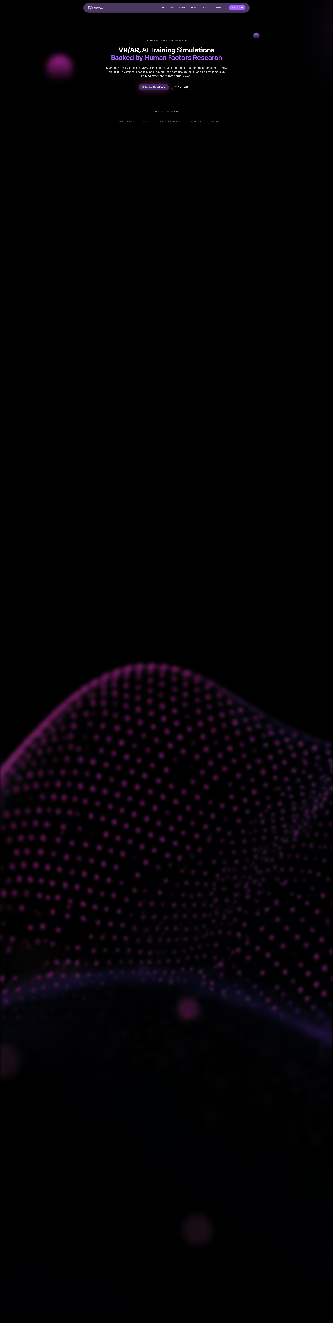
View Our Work (181, 86)
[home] (95, 8)
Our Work (192, 8)
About (172, 8)
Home (163, 8)
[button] (205, 7)
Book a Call (237, 7)
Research (219, 8)
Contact (181, 8)
